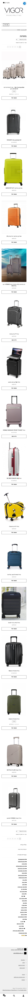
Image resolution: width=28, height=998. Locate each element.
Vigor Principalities (14, 11)
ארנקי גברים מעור (21, 868)
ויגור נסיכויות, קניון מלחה (19, 977)
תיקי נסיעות (22, 912)
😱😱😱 (23, 935)
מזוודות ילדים (22, 898)
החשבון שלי (23, 995)
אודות (23, 974)
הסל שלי (23, 960)
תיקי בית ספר (19, 923)
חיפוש (14, 995)
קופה (23, 962)
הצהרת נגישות (21, 965)
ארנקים (23, 873)
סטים (22, 896)
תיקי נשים (23, 914)
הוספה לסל (14, 98)
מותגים (23, 980)
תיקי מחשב (21, 928)
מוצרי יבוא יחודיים (21, 887)
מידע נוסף (14, 340)
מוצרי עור (23, 889)
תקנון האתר (22, 968)
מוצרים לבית (22, 891)
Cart (6, 995)
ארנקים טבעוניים (21, 875)
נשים (24, 903)
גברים (24, 880)
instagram (20, 942)
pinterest (7, 942)
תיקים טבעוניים (22, 933)
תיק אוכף (23, 907)
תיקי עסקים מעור (21, 917)
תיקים (24, 919)
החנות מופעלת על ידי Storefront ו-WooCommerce (14, 990)
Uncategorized (21, 859)
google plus (14, 942)
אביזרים (23, 864)
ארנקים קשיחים (22, 877)
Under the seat (21, 861)
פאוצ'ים (23, 905)
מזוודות (23, 893)
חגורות (23, 882)
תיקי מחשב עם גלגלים (17, 930)
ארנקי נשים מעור (21, 870)
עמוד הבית (23, 30)
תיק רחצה (23, 910)
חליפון (23, 884)
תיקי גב (21, 921)
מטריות (23, 900)
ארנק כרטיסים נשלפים (20, 866)
